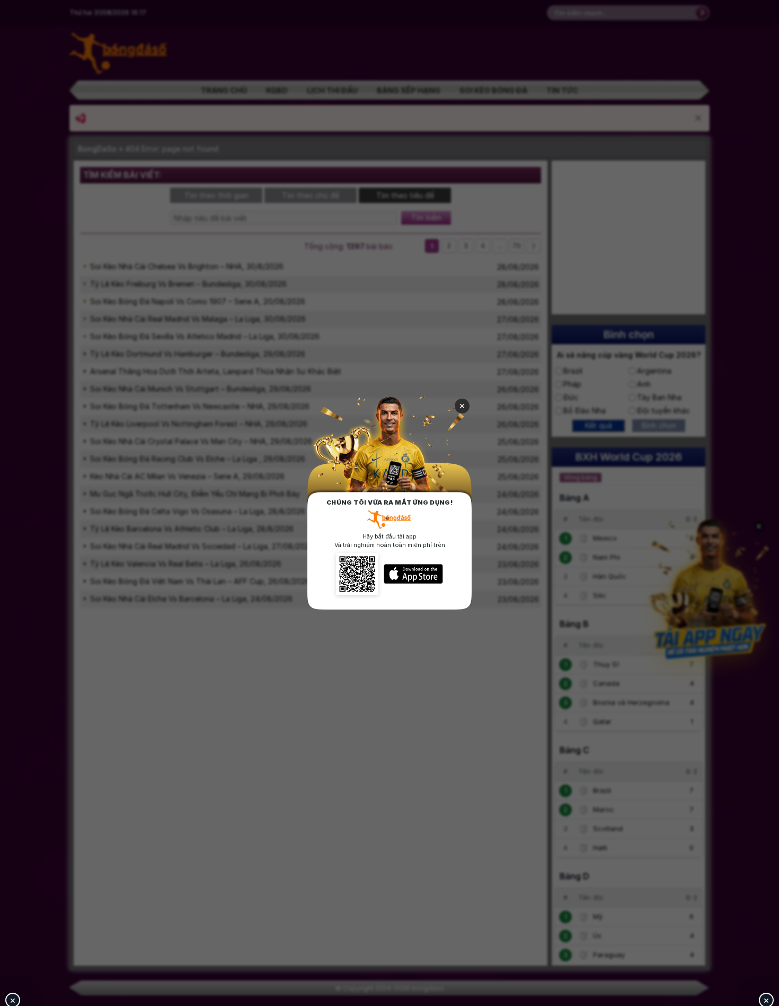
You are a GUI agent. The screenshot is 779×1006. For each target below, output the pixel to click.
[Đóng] (462, 406)
